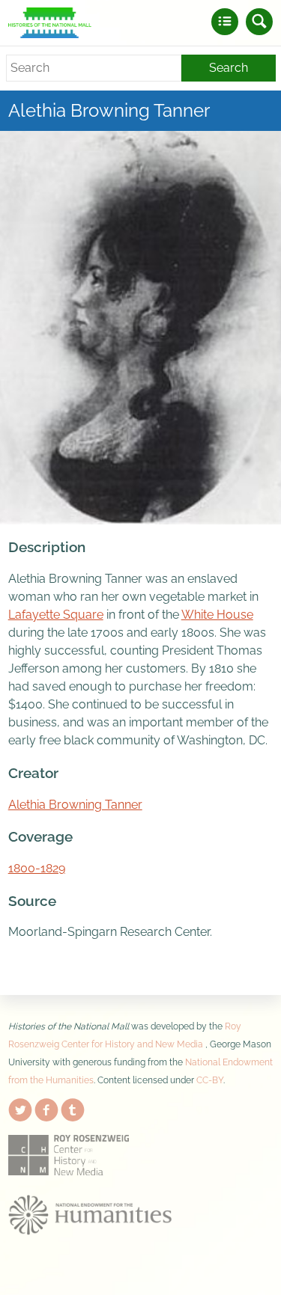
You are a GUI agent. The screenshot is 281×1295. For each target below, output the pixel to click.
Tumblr (73, 1107)
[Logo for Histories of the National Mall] (49, 23)
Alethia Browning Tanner (75, 804)
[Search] (259, 21)
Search (228, 68)
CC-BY (209, 1080)
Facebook (46, 1107)
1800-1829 (36, 868)
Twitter (20, 1107)
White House (217, 614)
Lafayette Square (55, 614)
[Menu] (224, 21)
